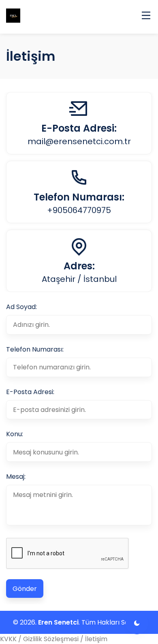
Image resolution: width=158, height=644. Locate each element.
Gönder (25, 588)
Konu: (14, 434)
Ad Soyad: (21, 306)
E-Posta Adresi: (30, 392)
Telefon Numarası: (35, 349)
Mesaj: (16, 476)
